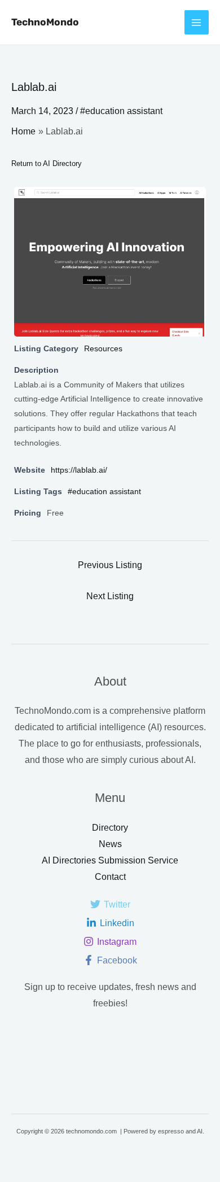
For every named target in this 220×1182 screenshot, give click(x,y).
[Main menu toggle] (196, 22)
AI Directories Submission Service (110, 860)
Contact (110, 877)
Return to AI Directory (46, 163)
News (110, 844)
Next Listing (110, 596)
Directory (110, 827)
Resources (103, 348)
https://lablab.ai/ (79, 469)
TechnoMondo (45, 22)
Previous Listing (110, 565)
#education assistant (121, 111)
